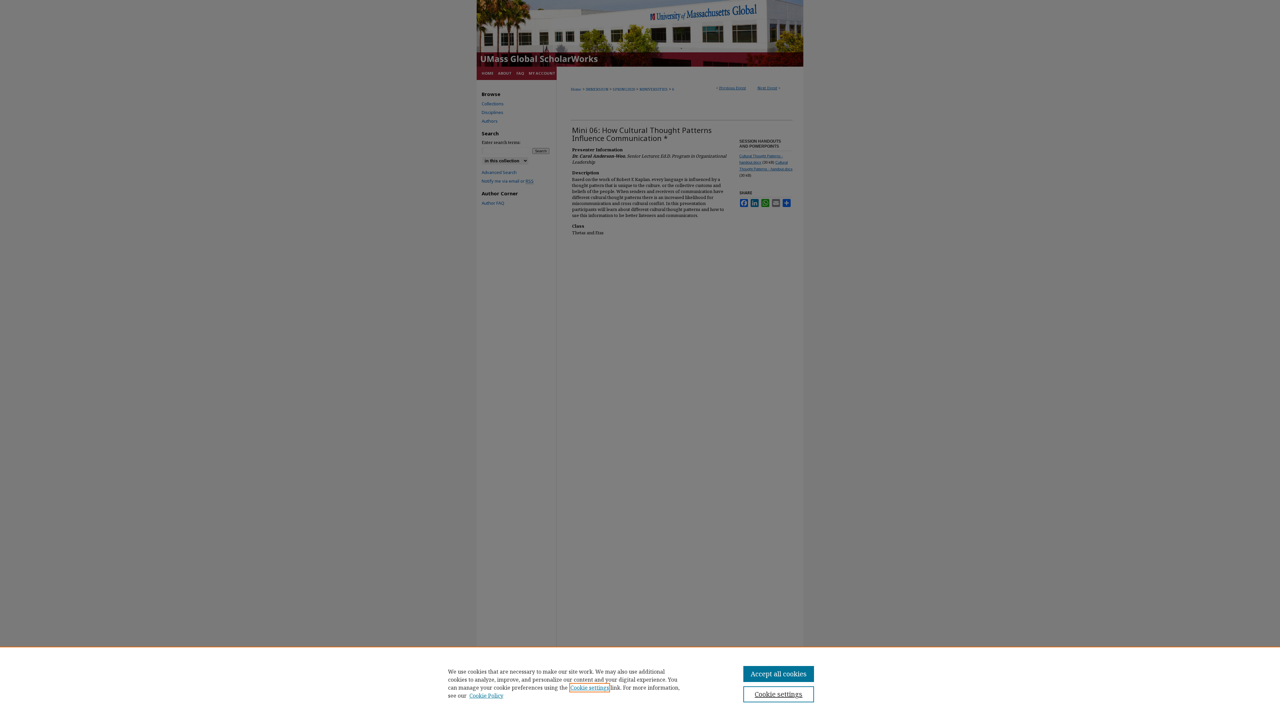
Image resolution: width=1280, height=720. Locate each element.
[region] (640, 683)
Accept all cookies (779, 673)
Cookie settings (589, 687)
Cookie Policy (486, 695)
